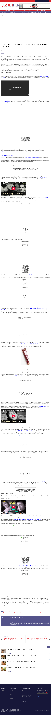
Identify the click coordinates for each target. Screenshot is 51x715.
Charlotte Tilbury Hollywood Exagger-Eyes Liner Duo (40, 481)
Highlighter (17, 611)
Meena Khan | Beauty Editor (10, 51)
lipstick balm (28, 611)
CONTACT (2, 693)
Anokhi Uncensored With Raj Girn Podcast (35, 12)
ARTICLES (23, 690)
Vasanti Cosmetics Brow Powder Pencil (32, 157)
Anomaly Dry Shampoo (5, 101)
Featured (44, 611)
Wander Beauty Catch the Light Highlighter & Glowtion (28, 343)
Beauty (25, 10)
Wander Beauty (40, 612)
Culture (14, 10)
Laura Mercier (21, 611)
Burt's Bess (16, 611)
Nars (45, 611)
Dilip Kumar (36, 611)
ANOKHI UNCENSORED (25, 703)
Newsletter (47, 12)
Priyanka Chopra (6, 612)
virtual (36, 612)
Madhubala (33, 611)
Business (36, 10)
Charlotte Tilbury (21, 611)
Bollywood (11, 611)
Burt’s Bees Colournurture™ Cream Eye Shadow (25, 430)
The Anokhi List (22, 12)
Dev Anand (32, 611)
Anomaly (5, 611)
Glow (14, 611)
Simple (21, 612)
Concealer (26, 611)
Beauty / (2, 15)
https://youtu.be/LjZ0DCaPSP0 (7, 155)
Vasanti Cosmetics (31, 612)
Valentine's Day (25, 612)
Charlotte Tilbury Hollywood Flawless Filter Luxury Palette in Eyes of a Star (32, 450)
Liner (25, 611)
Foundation (3, 611)
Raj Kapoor (15, 612)
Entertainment (43, 10)
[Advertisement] (25, 680)
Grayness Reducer (33, 238)
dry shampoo (40, 611)
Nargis (43, 611)
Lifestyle (19, 10)
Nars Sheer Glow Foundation (34, 274)
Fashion (30, 10)
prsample (11, 612)
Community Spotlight (13, 12)
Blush (8, 611)
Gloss (11, 611)
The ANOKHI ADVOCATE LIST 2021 (26, 695)
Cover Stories (4, 12)
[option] (25, 639)
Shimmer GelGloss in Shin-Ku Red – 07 (33, 519)
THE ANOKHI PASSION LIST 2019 (26, 697)
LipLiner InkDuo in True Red (19, 519)
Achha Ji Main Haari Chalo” (26, 497)
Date (29, 611)
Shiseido (18, 612)
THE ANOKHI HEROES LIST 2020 (26, 696)
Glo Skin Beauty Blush (19, 375)
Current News (7, 10)
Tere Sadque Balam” (44, 406)
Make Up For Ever (38, 611)
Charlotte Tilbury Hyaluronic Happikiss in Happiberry (29, 565)
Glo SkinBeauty (7, 611)
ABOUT (2, 690)
